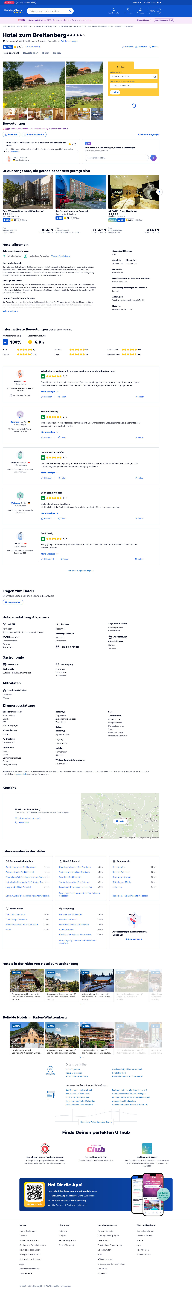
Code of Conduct (66, 1245)
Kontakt (136, 3)
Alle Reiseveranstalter (29, 1269)
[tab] (121, 65)
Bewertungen (30, 53)
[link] (114, 11)
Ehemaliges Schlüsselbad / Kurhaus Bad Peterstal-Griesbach (25, 877)
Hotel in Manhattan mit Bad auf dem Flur (130, 1104)
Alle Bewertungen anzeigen (80, 570)
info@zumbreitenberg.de (30, 818)
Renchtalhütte (119, 867)
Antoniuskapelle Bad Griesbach (20, 872)
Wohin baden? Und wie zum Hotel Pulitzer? (131, 1097)
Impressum (103, 1273)
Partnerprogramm (67, 1240)
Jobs (139, 1245)
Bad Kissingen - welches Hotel (79, 1090)
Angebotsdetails (20, 774)
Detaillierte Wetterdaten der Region (96, 1122)
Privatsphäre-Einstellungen (110, 1245)
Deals (8, 3)
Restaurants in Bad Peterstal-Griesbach (130, 896)
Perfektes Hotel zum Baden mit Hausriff (129, 1090)
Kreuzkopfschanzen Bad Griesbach (75, 867)
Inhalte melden (26, 1273)
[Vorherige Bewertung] (4, 151)
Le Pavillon (117, 887)
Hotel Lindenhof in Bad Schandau (80, 1101)
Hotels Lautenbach (74, 1073)
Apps (21, 1264)
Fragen (57, 53)
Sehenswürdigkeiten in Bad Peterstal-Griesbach (28, 896)
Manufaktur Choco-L (68, 919)
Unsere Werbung (144, 1236)
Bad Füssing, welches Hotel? (78, 1093)
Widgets (62, 1236)
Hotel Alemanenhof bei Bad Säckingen (129, 1093)
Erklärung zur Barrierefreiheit (111, 1264)
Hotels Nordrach (119, 1073)
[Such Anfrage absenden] (70, 11)
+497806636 (24, 822)
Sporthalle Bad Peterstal (70, 877)
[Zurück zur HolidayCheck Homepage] (13, 11)
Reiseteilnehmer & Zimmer (122, 81)
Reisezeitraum (116, 72)
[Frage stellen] (153, 158)
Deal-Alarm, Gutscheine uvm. (32, 1245)
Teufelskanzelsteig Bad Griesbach (74, 872)
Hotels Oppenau (73, 1069)
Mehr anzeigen (9, 311)
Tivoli (8, 929)
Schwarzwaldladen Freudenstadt (74, 924)
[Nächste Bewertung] (78, 151)
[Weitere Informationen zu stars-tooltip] (83, 35)
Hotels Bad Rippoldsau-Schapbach (127, 1069)
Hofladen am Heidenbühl (70, 915)
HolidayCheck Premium (30, 1259)
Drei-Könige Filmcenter (17, 919)
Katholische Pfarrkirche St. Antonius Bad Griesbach (25, 882)
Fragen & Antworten (28, 1240)
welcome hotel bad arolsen (124, 1101)
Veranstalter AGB (105, 1231)
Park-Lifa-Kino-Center (16, 915)
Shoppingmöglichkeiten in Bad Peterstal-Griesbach (78, 942)
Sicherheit (102, 1269)
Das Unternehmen (145, 1231)
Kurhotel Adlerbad (120, 872)
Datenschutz (103, 1240)
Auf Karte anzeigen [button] (69, 41)
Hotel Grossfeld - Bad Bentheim (79, 1104)
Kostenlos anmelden (163, 20)
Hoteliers (63, 1231)
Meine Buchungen (27, 1231)
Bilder (45, 53)
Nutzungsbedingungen (108, 1236)
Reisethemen (143, 1250)
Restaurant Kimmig (121, 877)
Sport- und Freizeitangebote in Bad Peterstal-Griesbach (80, 894)
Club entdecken (143, 20)
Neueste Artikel (144, 1254)
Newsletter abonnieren (29, 1250)
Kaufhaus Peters (66, 929)
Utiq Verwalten (104, 1250)
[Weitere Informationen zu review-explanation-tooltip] (39, 47)
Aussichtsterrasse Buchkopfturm (21, 867)
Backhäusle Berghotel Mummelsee (75, 934)
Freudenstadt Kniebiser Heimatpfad (75, 887)
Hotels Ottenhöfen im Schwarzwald (127, 1076)
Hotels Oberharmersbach (77, 1076)
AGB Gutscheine (105, 1259)
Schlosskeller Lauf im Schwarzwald (22, 924)
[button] (34, 85)
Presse (140, 1240)
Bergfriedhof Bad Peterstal (18, 887)
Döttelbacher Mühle (121, 882)
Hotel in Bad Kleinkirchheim (78, 1097)
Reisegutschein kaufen (29, 1254)
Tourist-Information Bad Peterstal (74, 882)
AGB (100, 1254)
